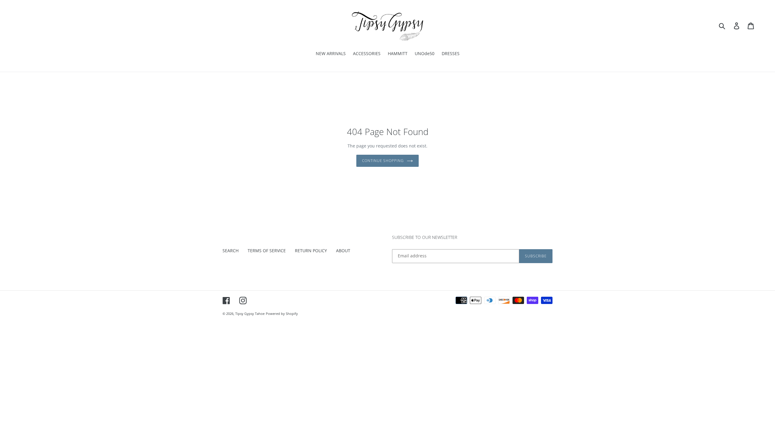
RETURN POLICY (311, 250)
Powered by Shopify (282, 313)
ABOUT (343, 250)
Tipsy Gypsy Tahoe (250, 313)
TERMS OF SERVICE (267, 250)
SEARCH (231, 250)
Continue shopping (383, 160)
